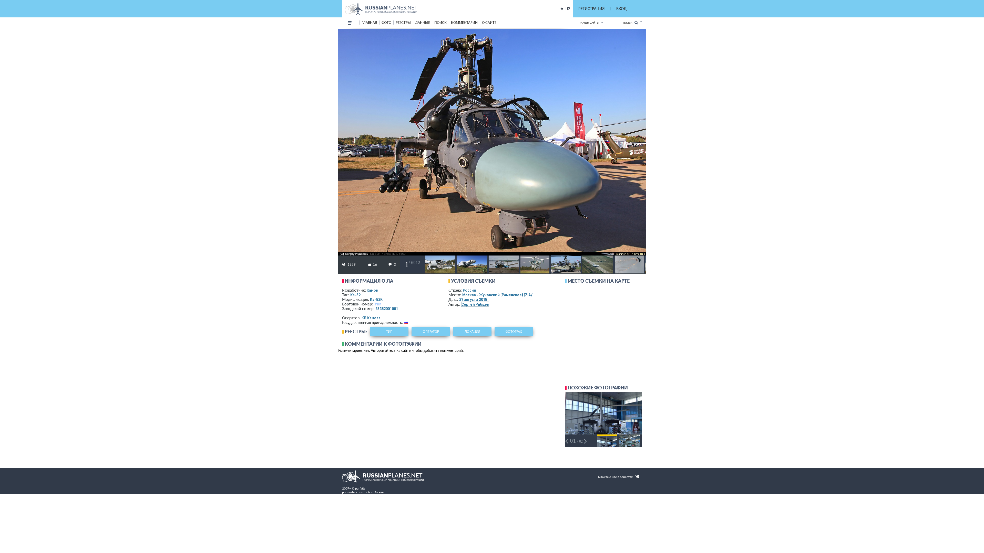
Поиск (628, 22)
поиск (440, 22)
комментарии (464, 22)
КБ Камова (371, 317)
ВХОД (621, 8)
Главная (369, 22)
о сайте (489, 22)
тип (378, 304)
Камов (372, 290)
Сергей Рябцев (475, 304)
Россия (469, 290)
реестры (403, 22)
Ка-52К (376, 299)
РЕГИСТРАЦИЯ (591, 8)
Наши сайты (589, 22)
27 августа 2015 (473, 299)
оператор (431, 332)
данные (422, 22)
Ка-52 (355, 294)
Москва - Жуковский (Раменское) (503, 294)
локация (472, 332)
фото (386, 22)
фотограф (514, 332)
